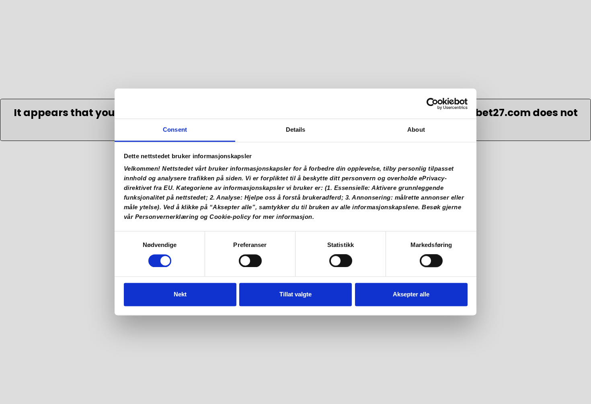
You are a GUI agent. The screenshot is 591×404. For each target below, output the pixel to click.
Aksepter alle (411, 294)
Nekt (180, 294)
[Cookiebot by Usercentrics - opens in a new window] (432, 104)
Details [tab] (296, 129)
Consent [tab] (175, 129)
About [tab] (416, 129)
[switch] (250, 263)
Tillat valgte (295, 294)
